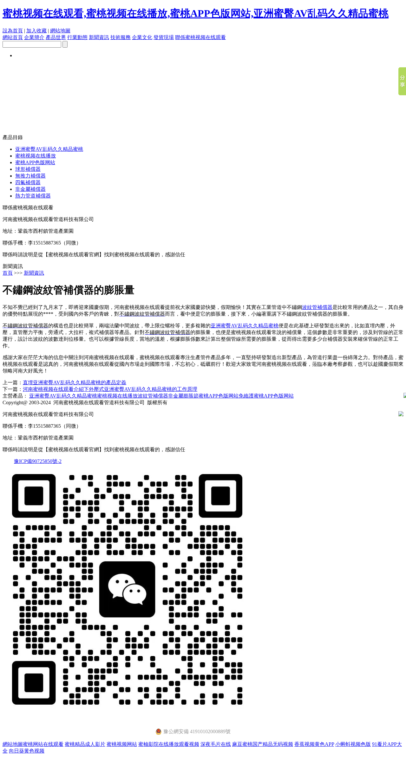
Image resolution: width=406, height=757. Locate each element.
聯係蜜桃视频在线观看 (200, 37)
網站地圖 (60, 30)
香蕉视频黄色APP (314, 744)
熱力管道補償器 (33, 195)
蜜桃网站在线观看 (43, 744)
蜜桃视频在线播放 (35, 155)
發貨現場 (164, 37)
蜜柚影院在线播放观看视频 (168, 744)
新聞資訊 (99, 37)
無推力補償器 (30, 175)
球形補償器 (28, 169)
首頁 (8, 273)
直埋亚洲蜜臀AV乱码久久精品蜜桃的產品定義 (74, 382)
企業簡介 (34, 37)
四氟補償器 (28, 182)
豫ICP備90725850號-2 (38, 461)
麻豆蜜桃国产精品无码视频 (262, 744)
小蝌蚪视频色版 (353, 744)
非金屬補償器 (30, 189)
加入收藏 (36, 30)
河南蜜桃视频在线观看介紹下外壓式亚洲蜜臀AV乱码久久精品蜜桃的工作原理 (110, 389)
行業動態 (77, 37)
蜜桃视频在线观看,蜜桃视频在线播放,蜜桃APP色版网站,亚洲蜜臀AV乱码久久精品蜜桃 (196, 13)
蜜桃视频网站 (122, 744)
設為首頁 (13, 30)
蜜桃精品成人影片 (85, 744)
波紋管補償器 (317, 307)
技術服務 (120, 37)
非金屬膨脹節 (183, 396)
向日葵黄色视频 (26, 751)
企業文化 (142, 37)
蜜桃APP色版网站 (35, 162)
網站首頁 (13, 37)
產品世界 (56, 37)
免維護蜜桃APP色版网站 (266, 396)
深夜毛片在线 (215, 744)
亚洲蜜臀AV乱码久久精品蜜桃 (49, 149)
